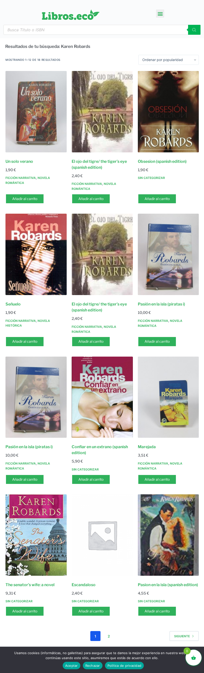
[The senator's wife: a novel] (36, 535)
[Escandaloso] (102, 535)
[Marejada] (168, 397)
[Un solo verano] (36, 111)
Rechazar (92, 666)
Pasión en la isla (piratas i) (161, 304)
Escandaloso (84, 584)
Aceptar (71, 666)
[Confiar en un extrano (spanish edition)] (102, 397)
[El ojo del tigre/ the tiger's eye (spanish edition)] (102, 111)
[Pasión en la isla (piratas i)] (168, 254)
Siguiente (182, 636)
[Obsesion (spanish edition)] (168, 111)
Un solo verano (19, 161)
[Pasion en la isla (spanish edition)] (168, 535)
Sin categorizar (151, 178)
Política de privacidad (124, 666)
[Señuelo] (36, 254)
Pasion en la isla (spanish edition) (168, 584)
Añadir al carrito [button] (24, 199)
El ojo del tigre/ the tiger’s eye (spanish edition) (99, 164)
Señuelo (13, 304)
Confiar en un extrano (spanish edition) (100, 449)
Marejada (147, 446)
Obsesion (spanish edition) (162, 161)
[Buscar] (194, 30)
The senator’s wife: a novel (29, 584)
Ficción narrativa (20, 178)
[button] (160, 13)
